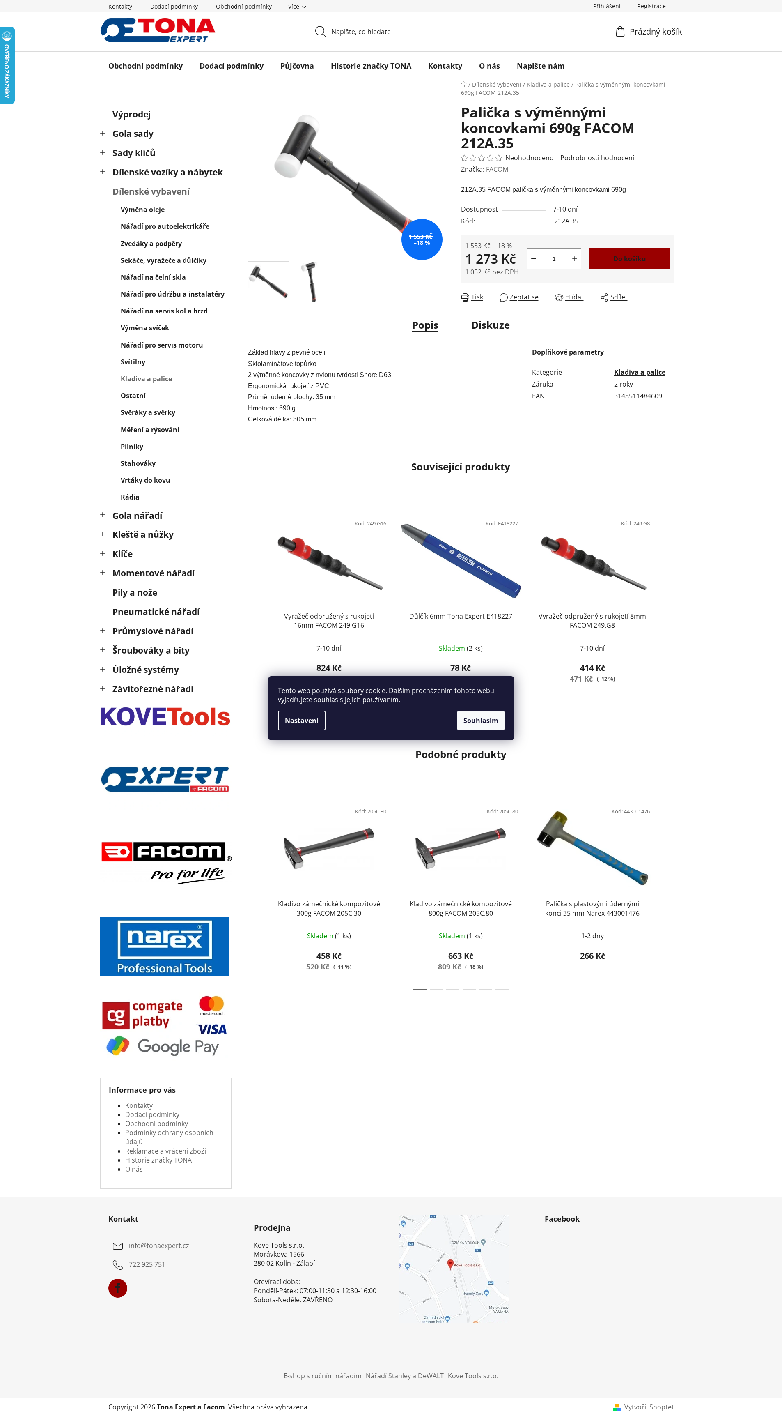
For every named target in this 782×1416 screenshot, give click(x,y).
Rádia (130, 497)
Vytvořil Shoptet (649, 1406)
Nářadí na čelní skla (153, 277)
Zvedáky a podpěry (151, 243)
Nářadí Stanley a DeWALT (405, 1375)
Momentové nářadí (153, 573)
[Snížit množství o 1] (533, 259)
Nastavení (302, 720)
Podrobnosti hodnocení (597, 157)
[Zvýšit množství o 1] (575, 259)
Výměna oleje (143, 209)
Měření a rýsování (150, 429)
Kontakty (120, 6)
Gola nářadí (137, 515)
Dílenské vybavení (151, 191)
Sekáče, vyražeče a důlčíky (163, 260)
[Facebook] (117, 1288)
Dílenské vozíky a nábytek (167, 172)
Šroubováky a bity (151, 650)
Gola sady (133, 133)
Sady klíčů (134, 153)
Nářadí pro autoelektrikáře (165, 226)
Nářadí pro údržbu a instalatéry (173, 294)
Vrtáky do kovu (145, 480)
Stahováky (138, 463)
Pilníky (132, 446)
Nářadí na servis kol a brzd (164, 310)
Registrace (651, 6)
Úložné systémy (145, 669)
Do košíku (629, 258)
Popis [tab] (425, 325)
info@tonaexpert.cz (159, 1245)
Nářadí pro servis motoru (162, 345)
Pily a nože (134, 592)
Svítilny (133, 361)
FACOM (497, 169)
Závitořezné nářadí (152, 689)
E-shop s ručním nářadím (323, 1375)
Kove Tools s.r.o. (473, 1375)
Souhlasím (480, 720)
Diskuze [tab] (490, 325)
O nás (134, 1169)
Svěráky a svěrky (148, 412)
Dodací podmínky (174, 6)
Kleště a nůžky (143, 534)
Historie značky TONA (158, 1160)
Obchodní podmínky (244, 6)
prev (254, 605)
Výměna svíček (145, 327)
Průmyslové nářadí (152, 631)
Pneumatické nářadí (156, 611)
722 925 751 (147, 1264)
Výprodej (131, 114)
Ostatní (133, 395)
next (667, 605)
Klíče (122, 553)
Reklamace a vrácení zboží (165, 1151)
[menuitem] (145, 66)
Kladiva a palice (146, 378)
